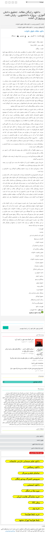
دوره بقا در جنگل (32, 491)
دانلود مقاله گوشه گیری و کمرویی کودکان (17, 407)
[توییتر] (9, 2)
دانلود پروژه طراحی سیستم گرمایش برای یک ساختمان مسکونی (19, 419)
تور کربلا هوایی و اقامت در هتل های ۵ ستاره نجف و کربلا (26, 358)
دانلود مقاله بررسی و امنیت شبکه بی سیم (21, 399)
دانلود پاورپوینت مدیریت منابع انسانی (14, 408)
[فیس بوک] (16, 2)
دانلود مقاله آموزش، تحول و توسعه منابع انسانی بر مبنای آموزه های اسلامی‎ (25, 398)
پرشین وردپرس (10, 531)
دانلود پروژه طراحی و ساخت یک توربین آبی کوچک (31, 421)
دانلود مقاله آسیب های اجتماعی (13, 396)
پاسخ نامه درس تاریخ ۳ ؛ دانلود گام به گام (19, 423)
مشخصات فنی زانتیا (37, 363)
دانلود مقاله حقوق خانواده (34, 31)
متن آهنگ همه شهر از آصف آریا (24, 339)
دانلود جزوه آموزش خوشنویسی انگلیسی (15, 394)
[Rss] (6, 2)
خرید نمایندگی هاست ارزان (28, 496)
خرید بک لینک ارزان (36, 453)
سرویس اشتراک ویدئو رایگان (27, 479)
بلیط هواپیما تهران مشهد (29, 520)
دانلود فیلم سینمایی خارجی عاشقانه (24, 461)
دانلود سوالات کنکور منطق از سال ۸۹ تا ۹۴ (32, 396)
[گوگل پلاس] (13, 2)
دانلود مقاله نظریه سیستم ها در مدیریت (33, 405)
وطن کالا (36, 502)
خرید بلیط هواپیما (32, 514)
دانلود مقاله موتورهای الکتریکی (11, 404)
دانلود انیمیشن (33, 485)
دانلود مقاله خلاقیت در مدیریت (32, 402)
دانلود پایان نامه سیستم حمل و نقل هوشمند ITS (25, 418)
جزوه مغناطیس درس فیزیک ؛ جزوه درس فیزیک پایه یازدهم (28, 393)
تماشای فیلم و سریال (31, 473)
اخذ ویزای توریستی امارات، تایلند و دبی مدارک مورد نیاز (26, 368)
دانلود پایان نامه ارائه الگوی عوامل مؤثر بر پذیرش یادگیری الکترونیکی (26, 410)
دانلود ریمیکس (33, 467)
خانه (42, 24)
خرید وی (36, 508)
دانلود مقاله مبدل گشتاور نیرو (27, 404)
